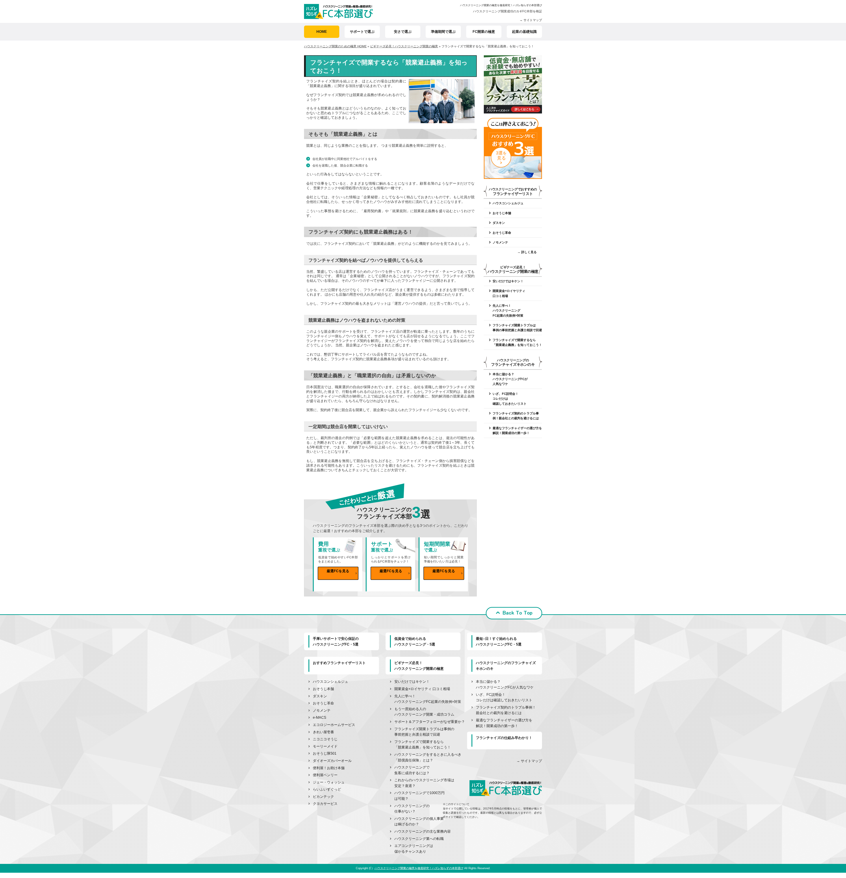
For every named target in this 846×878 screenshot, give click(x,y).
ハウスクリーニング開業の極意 (513, 269)
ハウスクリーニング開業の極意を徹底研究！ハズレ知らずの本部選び (501, 5)
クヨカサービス (325, 804)
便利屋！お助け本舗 (329, 768)
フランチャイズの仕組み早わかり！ (504, 738)
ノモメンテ (500, 242)
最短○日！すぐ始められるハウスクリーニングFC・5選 (498, 641)
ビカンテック (323, 796)
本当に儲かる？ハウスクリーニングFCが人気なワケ (510, 379)
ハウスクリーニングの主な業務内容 (422, 831)
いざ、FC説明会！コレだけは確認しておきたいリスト (510, 398)
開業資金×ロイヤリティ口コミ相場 (509, 293)
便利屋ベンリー (325, 775)
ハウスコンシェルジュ (508, 203)
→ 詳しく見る (527, 252)
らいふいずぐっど (327, 789)
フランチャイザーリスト (513, 191)
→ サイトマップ (530, 20)
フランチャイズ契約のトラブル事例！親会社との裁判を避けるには (516, 416)
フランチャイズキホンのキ (513, 362)
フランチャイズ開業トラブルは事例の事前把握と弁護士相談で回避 (517, 327)
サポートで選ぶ (362, 31)
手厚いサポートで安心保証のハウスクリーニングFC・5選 (336, 641)
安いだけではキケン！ (508, 281)
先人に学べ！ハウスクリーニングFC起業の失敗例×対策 (508, 310)
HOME (321, 31)
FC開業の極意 (484, 31)
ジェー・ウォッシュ (329, 782)
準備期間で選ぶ (443, 31)
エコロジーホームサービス (334, 725)
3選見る (501, 155)
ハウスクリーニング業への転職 (419, 839)
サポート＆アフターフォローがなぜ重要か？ (429, 722)
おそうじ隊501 (324, 753)
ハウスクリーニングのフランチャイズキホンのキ (506, 665)
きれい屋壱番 (323, 732)
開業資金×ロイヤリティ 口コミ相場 (422, 689)
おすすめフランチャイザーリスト (339, 663)
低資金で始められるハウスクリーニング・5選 (414, 641)
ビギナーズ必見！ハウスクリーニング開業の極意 (404, 46)
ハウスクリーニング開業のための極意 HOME (335, 46)
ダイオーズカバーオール (332, 761)
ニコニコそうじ (325, 739)
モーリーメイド (325, 746)
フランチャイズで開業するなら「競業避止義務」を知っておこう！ (517, 342)
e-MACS (319, 717)
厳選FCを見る (338, 571)
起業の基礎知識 (524, 31)
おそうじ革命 (502, 232)
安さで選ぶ (403, 31)
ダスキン (499, 223)
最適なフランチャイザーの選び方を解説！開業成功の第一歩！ (517, 430)
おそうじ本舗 (502, 213)
